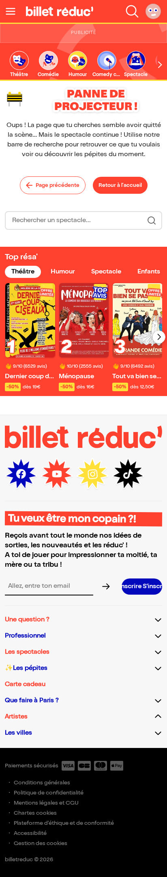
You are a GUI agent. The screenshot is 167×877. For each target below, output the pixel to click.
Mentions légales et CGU (46, 802)
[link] (19, 64)
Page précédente (57, 185)
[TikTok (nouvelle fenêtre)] (128, 474)
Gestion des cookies (40, 843)
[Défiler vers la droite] (160, 65)
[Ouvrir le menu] (14, 11)
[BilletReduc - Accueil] (59, 11)
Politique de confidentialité (49, 792)
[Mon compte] (153, 11)
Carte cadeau (25, 684)
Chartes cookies (35, 812)
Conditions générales (42, 782)
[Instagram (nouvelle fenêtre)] (92, 474)
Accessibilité (30, 833)
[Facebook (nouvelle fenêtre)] (21, 474)
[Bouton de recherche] (151, 220)
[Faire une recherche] (132, 11)
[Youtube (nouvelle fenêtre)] (57, 474)
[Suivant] (158, 336)
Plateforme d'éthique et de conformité (64, 823)
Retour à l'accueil (120, 185)
